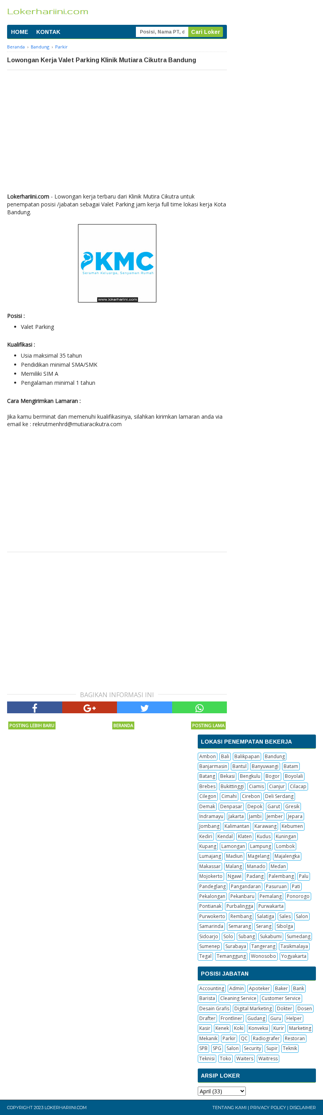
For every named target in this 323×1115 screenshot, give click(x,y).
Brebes (207, 786)
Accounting (211, 988)
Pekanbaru (242, 896)
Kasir (204, 1028)
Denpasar (231, 806)
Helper (294, 1018)
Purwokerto (212, 916)
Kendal (225, 836)
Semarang (239, 926)
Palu (303, 876)
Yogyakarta (293, 956)
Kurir (278, 1028)
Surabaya (235, 946)
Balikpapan (247, 756)
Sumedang (298, 936)
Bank (298, 988)
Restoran (295, 1038)
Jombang (209, 826)
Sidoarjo (208, 936)
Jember (275, 816)
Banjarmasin (213, 766)
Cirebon (251, 796)
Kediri (205, 836)
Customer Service (281, 998)
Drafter (207, 1018)
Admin (236, 988)
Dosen (304, 1008)
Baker (281, 988)
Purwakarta (271, 906)
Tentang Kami (229, 1107)
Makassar (210, 866)
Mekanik (208, 1038)
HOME (19, 32)
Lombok (285, 846)
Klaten (245, 836)
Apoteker (259, 988)
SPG (217, 1048)
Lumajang (210, 856)
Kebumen (292, 826)
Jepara (295, 816)
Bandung (275, 756)
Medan (278, 866)
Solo (228, 936)
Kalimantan (237, 826)
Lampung (260, 846)
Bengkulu (250, 776)
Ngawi (234, 876)
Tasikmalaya (294, 946)
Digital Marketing (253, 1008)
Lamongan (233, 846)
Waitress (268, 1058)
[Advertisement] (117, 129)
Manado (256, 866)
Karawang (265, 826)
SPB (203, 1048)
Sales (285, 916)
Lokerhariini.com (66, 1107)
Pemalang (271, 896)
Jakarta (236, 816)
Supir (272, 1048)
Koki (238, 1028)
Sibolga (285, 926)
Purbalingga (239, 906)
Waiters (244, 1058)
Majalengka (287, 856)
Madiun (234, 856)
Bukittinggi (232, 786)
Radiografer (266, 1038)
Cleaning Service (238, 998)
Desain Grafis (214, 1008)
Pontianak (210, 906)
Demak (207, 806)
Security (252, 1048)
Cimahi (229, 796)
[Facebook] (34, 707)
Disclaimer (303, 1107)
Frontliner (231, 1018)
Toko (225, 1058)
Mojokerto (211, 876)
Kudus (264, 836)
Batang (207, 776)
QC (244, 1038)
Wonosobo (263, 956)
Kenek (222, 1028)
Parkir (229, 1038)
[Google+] (89, 707)
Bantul (239, 766)
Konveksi (258, 1028)
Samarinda (211, 926)
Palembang (281, 876)
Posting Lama (208, 725)
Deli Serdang (279, 796)
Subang (246, 936)
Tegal (205, 956)
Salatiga (265, 916)
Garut (273, 806)
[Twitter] (144, 707)
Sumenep (209, 946)
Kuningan (286, 836)
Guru (275, 1018)
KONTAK (48, 32)
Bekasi (227, 776)
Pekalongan (212, 896)
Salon (302, 916)
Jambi (255, 816)
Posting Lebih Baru (31, 725)
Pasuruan (276, 886)
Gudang (256, 1018)
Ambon (207, 756)
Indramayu (211, 816)
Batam (291, 766)
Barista (207, 998)
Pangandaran (246, 886)
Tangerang (263, 946)
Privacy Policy (268, 1107)
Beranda (123, 725)
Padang (255, 876)
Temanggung (231, 956)
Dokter (284, 1008)
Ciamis (256, 786)
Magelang (258, 856)
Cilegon (207, 796)
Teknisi (207, 1058)
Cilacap (298, 786)
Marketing (300, 1028)
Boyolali (294, 776)
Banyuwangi (265, 766)
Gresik (292, 806)
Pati (296, 886)
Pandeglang (212, 886)
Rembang (241, 916)
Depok (254, 806)
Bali (225, 756)
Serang (263, 926)
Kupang (207, 846)
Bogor (272, 776)
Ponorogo (298, 896)
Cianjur (277, 786)
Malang (234, 866)
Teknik (290, 1048)
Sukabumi (271, 936)
